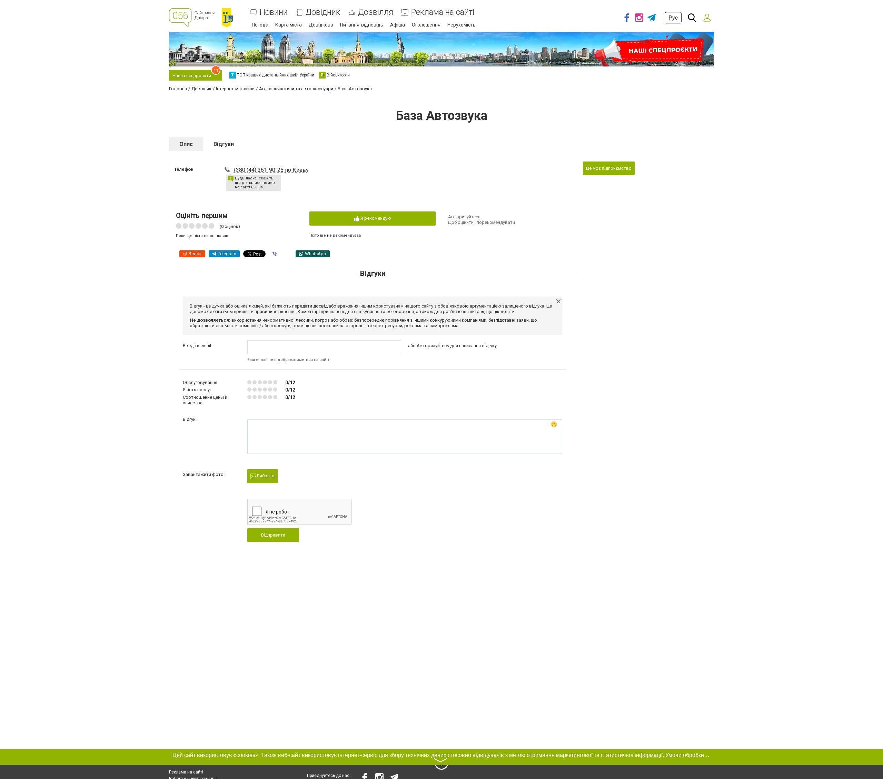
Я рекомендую (375, 218)
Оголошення (426, 25)
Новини (274, 12)
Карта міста (288, 25)
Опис (186, 144)
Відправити (273, 535)
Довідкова (321, 25)
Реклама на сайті (442, 12)
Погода (260, 25)
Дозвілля (375, 12)
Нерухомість (461, 25)
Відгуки (224, 144)
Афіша (397, 25)
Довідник (323, 12)
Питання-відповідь (361, 25)
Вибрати (265, 475)
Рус (673, 17)
